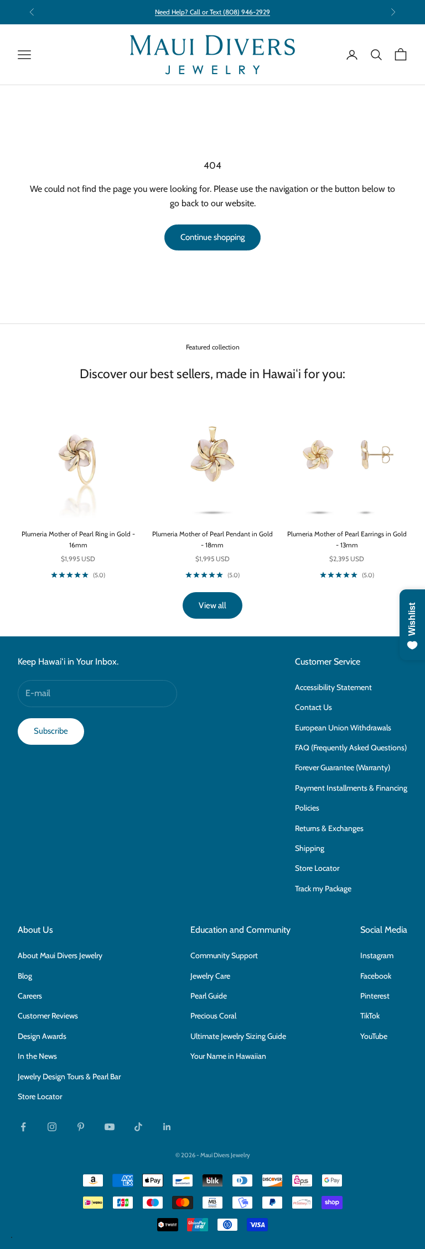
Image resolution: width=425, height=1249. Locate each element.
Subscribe (51, 731)
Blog (25, 976)
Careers (30, 996)
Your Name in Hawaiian (228, 1056)
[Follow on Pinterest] (80, 1126)
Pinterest (375, 996)
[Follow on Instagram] (52, 1126)
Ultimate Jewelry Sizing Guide (238, 1036)
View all (212, 605)
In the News (37, 1056)
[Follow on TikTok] (138, 1126)
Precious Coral (213, 1016)
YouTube (373, 1036)
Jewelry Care (210, 976)
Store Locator (317, 868)
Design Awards (42, 1036)
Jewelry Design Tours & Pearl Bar (69, 1076)
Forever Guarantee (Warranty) (342, 767)
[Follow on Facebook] (23, 1126)
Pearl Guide (208, 996)
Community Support (224, 955)
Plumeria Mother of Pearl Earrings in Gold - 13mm (347, 539)
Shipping (309, 848)
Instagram (376, 955)
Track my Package (323, 888)
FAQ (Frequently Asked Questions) (351, 747)
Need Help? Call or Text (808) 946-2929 (212, 12)
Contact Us (313, 707)
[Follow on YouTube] (109, 1126)
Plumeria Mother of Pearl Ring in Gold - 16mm (78, 539)
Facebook (375, 976)
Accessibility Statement (333, 687)
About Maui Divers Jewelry (60, 955)
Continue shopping (212, 237)
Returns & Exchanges (329, 828)
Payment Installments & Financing (351, 788)
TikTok (370, 1016)
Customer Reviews (48, 1016)
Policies (307, 808)
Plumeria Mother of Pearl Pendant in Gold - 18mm (212, 539)
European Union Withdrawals (343, 728)
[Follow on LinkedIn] (167, 1126)
